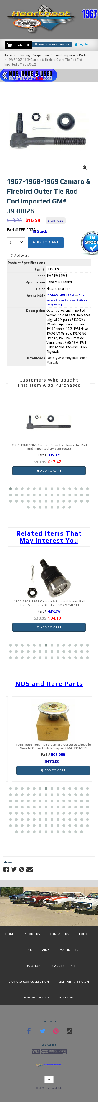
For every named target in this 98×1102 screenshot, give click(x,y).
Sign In (82, 44)
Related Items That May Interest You (49, 537)
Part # (49, 455)
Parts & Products (53, 44)
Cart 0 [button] (21, 45)
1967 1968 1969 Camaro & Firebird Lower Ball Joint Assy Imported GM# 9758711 (54, 603)
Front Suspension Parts (70, 55)
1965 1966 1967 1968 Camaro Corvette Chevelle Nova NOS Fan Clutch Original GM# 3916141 (49, 746)
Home (8, 55)
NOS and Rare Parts (49, 683)
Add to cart (46, 242)
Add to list (21, 255)
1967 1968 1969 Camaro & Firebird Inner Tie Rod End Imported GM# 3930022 (49, 446)
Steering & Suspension (33, 55)
